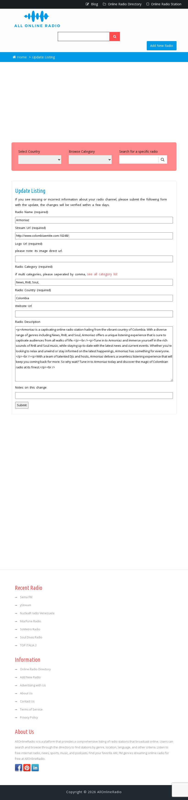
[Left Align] (114, 36)
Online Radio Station (165, 4)
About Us (26, 693)
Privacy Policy (29, 717)
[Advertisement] (94, 101)
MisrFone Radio (30, 621)
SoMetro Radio (30, 629)
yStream (25, 605)
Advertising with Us (33, 685)
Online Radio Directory (124, 4)
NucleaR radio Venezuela (37, 613)
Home (21, 57)
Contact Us (27, 701)
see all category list (102, 274)
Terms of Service (31, 709)
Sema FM (26, 597)
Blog (94, 4)
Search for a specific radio (138, 151)
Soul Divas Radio (31, 637)
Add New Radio (161, 45)
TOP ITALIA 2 (28, 645)
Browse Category (82, 151)
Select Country (29, 151)
